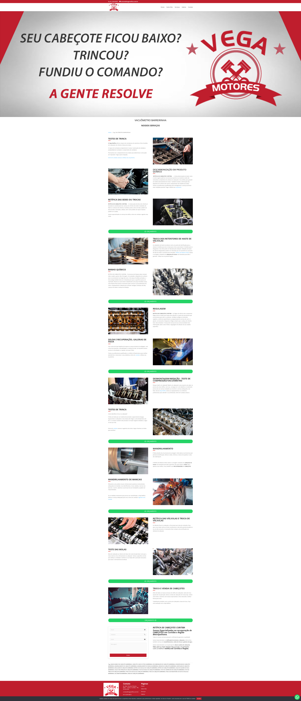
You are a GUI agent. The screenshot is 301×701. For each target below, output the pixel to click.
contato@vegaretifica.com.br (131, 692)
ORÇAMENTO (151, 231)
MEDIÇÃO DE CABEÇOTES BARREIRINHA (167, 666)
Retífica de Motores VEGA (182, 252)
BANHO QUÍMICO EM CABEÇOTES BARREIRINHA (121, 664)
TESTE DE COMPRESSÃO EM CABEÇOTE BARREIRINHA (173, 669)
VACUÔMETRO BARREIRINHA (121, 673)
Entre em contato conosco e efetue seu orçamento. (121, 157)
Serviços (177, 7)
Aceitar (199, 698)
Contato (190, 7)
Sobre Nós (169, 7)
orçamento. (179, 187)
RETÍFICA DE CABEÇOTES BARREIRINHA (166, 668)
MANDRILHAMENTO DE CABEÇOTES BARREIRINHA (126, 666)
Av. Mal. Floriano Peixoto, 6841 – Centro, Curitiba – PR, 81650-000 (131, 687)
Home (162, 7)
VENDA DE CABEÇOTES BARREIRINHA (136, 673)
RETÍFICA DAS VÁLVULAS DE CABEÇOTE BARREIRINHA (146, 668)
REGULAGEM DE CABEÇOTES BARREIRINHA (124, 668)
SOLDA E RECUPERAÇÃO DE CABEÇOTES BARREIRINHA (127, 669)
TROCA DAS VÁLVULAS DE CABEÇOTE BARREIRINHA (137, 671)
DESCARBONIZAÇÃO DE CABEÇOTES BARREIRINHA (164, 664)
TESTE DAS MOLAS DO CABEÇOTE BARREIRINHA (149, 669)
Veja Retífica (163, 390)
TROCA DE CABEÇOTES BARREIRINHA (157, 671)
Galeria (184, 7)
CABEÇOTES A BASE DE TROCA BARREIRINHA (142, 664)
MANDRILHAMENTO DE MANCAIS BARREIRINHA (147, 666)
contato (137, 355)
